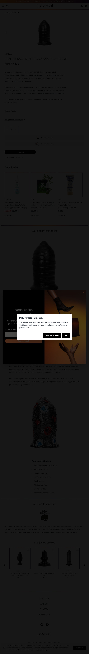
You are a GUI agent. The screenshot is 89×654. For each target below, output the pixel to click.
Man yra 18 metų (52, 335)
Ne (66, 335)
